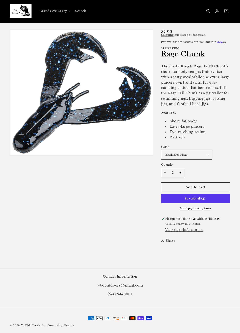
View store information (184, 230)
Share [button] (170, 241)
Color (165, 147)
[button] (55, 11)
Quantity (167, 164)
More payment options (195, 208)
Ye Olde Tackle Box (34, 325)
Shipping (167, 34)
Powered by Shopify (61, 325)
